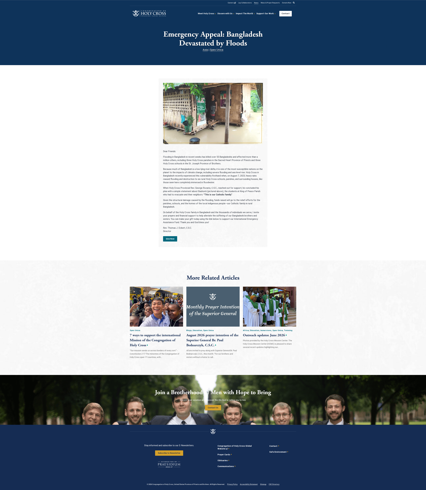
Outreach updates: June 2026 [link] (264, 335)
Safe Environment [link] (278, 452)
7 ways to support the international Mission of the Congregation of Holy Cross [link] (155, 340)
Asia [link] (205, 49)
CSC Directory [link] (274, 484)
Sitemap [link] (263, 484)
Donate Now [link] (286, 3)
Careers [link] (232, 3)
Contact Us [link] (213, 407)
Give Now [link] (170, 239)
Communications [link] (226, 466)
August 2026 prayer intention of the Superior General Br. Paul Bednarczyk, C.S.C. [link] (212, 340)
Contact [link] (286, 13)
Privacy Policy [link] (232, 484)
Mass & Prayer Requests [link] (270, 3)
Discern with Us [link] (225, 13)
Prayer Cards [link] (224, 454)
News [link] (256, 3)
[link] (149, 16)
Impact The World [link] (244, 13)
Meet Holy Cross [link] (206, 13)
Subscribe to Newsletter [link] (169, 453)
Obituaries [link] (223, 460)
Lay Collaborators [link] (245, 3)
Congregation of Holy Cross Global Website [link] (235, 448)
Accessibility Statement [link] (249, 484)
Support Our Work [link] (265, 13)
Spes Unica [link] (216, 49)
